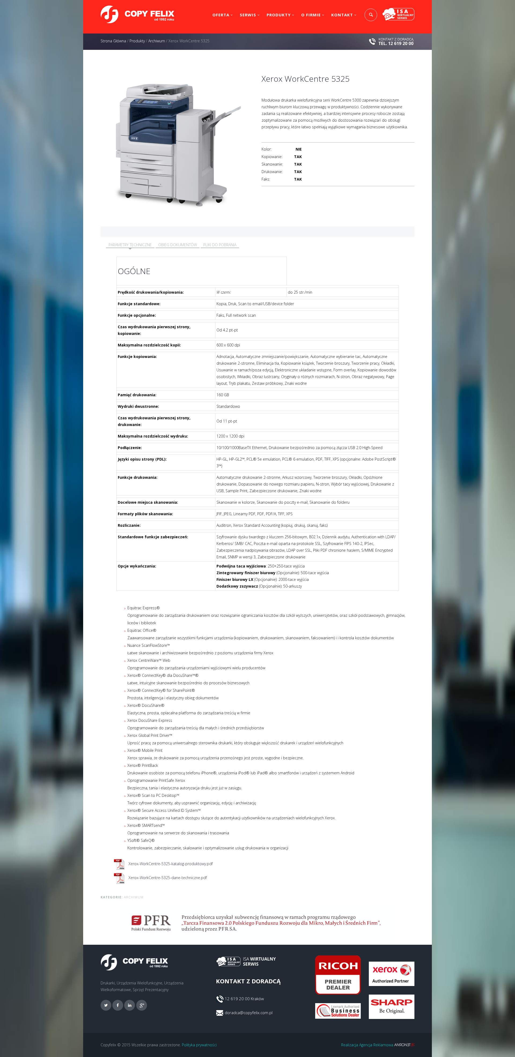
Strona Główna (113, 40)
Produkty (279, 14)
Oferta (220, 14)
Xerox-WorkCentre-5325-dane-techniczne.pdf (167, 877)
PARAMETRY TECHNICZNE (130, 244)
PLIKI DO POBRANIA (219, 244)
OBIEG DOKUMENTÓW (177, 244)
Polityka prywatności (199, 1044)
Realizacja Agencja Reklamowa (367, 1044)
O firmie (311, 14)
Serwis (248, 14)
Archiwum (156, 40)
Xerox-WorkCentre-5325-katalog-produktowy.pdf (170, 863)
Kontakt (342, 14)
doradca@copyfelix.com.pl (249, 1012)
